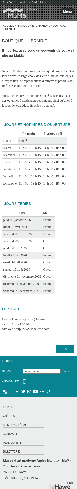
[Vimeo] (35, 392)
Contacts (10, 433)
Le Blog (8, 360)
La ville (8, 407)
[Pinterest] (48, 392)
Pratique (23, 25)
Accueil (8, 25)
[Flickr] (42, 392)
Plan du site (12, 442)
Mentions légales (16, 424)
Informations (41, 25)
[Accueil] (18, 13)
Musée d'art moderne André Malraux (27, 2)
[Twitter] (23, 392)
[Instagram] (29, 392)
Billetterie (11, 451)
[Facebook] (17, 392)
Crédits (9, 415)
